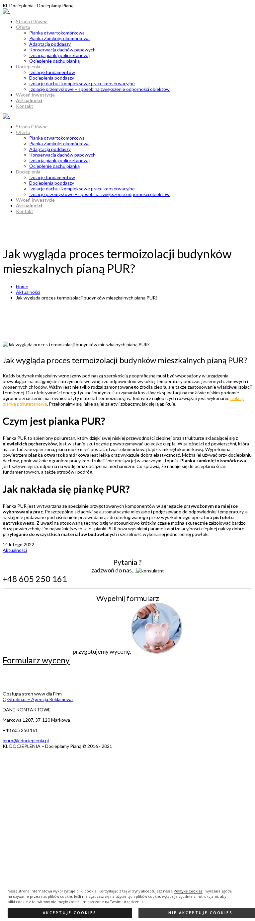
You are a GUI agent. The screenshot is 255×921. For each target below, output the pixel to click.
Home (22, 286)
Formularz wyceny (36, 660)
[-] (6, 11)
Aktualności (28, 292)
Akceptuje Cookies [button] (70, 912)
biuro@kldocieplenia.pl (26, 740)
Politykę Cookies (188, 891)
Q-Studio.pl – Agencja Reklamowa (38, 699)
